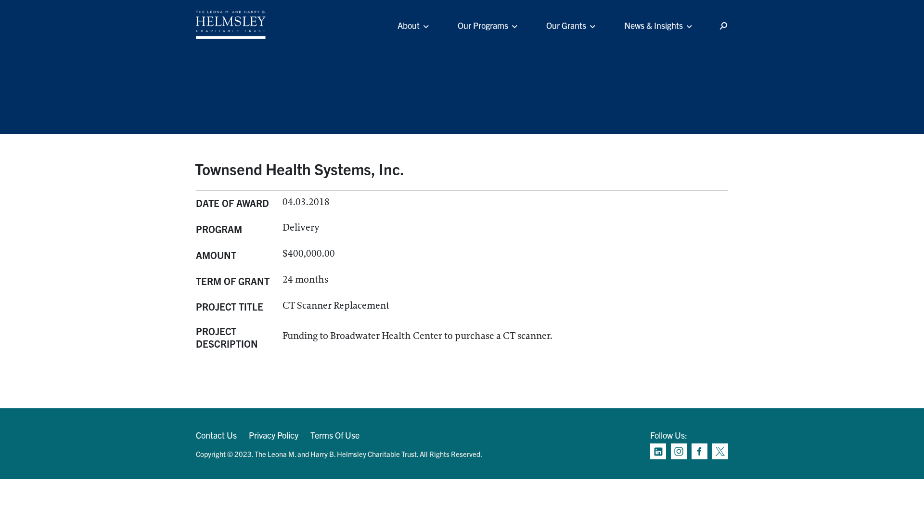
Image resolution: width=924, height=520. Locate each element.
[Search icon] (723, 26)
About (409, 25)
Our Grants (566, 25)
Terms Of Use (334, 435)
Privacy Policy (273, 435)
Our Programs (483, 25)
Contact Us (216, 435)
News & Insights (653, 25)
